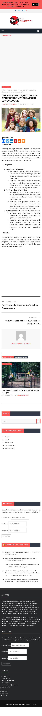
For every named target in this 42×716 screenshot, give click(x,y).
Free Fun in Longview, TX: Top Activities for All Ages (20, 391)
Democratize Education (9, 104)
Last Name (5, 530)
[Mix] (23, 141)
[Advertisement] (21, 60)
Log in (7, 440)
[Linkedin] (11, 141)
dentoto (2, 689)
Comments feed (10, 445)
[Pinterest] (15, 141)
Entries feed (9, 442)
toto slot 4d (3, 695)
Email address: (6, 517)
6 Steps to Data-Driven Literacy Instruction (20, 558)
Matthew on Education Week (16, 545)
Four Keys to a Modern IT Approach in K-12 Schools (22, 565)
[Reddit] (19, 141)
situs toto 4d (4, 691)
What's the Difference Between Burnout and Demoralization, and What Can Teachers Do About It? (22, 573)
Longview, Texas (6, 87)
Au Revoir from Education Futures (16, 552)
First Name (5, 524)
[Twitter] (7, 141)
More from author (21, 357)
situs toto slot (4, 693)
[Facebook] (3, 141)
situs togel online (5, 687)
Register (7, 437)
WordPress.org (9, 448)
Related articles (7, 357)
